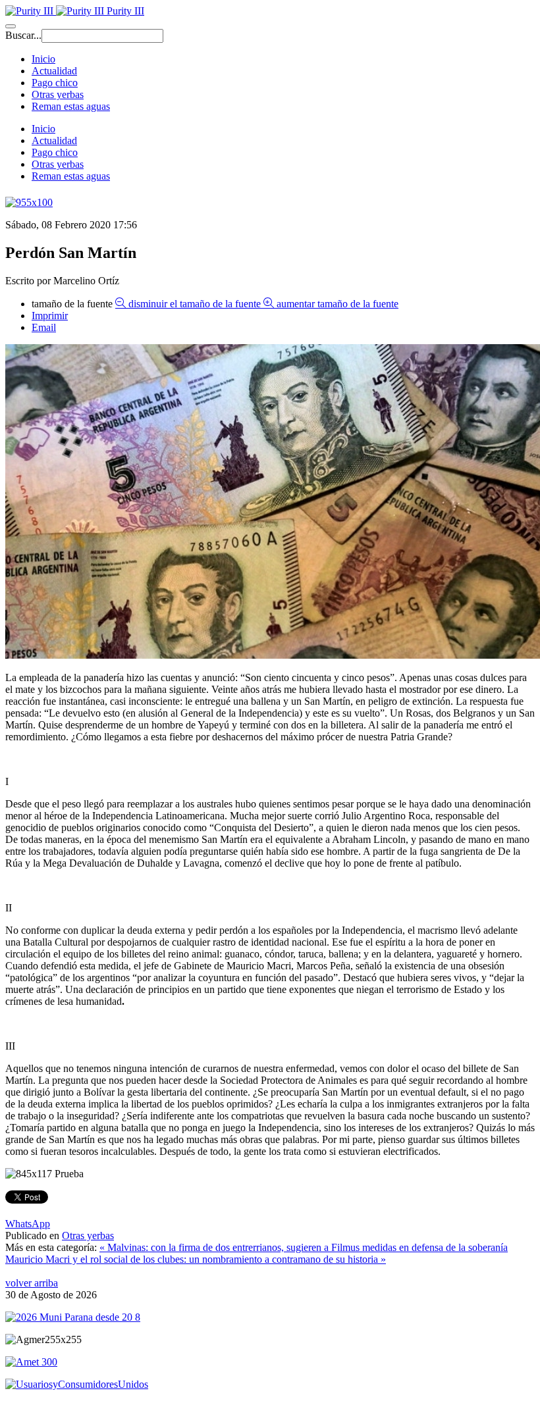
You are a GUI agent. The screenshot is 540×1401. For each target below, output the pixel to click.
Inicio (43, 58)
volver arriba (31, 1282)
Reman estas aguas (71, 106)
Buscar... (23, 35)
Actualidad (54, 70)
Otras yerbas (58, 94)
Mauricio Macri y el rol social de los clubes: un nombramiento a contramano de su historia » (195, 1259)
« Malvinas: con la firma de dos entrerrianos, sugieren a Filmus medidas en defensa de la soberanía (303, 1247)
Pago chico (55, 82)
